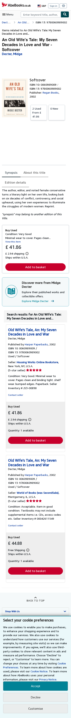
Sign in (53, 5)
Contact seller (15, 394)
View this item (13, 241)
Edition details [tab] (15, 182)
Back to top (36, 600)
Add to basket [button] (35, 267)
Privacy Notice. (48, 679)
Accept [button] (35, 686)
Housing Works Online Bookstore (37, 362)
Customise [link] (35, 708)
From (36, 112)
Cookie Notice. (39, 671)
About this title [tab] (34, 172)
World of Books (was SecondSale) (38, 492)
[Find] (65, 14)
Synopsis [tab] (11, 172)
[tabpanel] (34, 204)
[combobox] (41, 14)
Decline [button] (35, 697)
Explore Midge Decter (35, 301)
